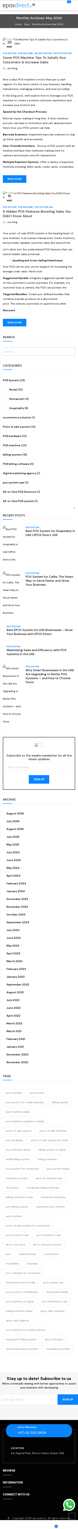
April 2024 (13, 875)
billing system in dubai (52, 1149)
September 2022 (17, 984)
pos (8, 1254)
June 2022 (13, 1008)
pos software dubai (18, 1149)
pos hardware (14, 1140)
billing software (47, 1159)
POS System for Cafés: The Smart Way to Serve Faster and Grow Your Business (49, 581)
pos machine (14, 1092)
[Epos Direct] (19, 6)
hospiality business (58, 1349)
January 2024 (15, 891)
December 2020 (17, 1054)
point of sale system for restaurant (28, 1225)
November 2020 (17, 1062)
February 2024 (16, 883)
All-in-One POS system (18, 501)
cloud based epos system (22, 1349)
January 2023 (15, 976)
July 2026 (13, 821)
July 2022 (13, 1000)
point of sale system (19, 1130)
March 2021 (14, 1031)
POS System (9, 53)
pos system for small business (25, 1102)
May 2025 (12, 844)
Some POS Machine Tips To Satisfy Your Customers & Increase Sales (34, 59)
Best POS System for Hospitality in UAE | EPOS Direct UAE (50, 533)
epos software (54, 1339)
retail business (27, 1254)
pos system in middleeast (22, 1292)
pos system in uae (17, 1235)
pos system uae (62, 53)
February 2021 (15, 1039)
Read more (14, 179)
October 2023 (15, 914)
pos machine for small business (25, 1330)
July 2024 (13, 852)
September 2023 (17, 922)
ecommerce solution (17, 417)
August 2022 (15, 992)
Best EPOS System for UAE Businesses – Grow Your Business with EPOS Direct (40, 632)
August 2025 (15, 829)
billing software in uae (19, 1197)
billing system (43, 53)
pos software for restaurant (23, 1273)
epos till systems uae (49, 1178)
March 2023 (14, 961)
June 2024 (13, 860)
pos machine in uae (49, 1235)
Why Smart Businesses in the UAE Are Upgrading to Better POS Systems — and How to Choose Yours (50, 676)
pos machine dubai (18, 1111)
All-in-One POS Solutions (19, 491)
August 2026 (15, 813)
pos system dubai (58, 1168)
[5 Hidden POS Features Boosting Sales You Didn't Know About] (39, 195)
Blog (26, 24)
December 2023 (17, 899)
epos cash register (17, 1320)
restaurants (51, 1254)
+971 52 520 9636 (31, 1432)
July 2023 (13, 930)
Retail (13, 389)
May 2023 (12, 945)
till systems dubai (57, 1292)
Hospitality (16, 408)
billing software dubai (19, 1311)
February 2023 (16, 969)
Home (18, 24)
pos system (37, 1092)
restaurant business (53, 1197)
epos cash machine (53, 1311)
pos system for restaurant (22, 1168)
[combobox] (39, 351)
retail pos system (17, 1178)
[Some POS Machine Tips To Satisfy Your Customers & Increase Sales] (39, 41)
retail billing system (18, 1159)
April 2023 (13, 953)
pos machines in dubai (20, 1301)
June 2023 (13, 938)
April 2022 (13, 1015)
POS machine (25, 53)
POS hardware (12, 436)
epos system (14, 1216)
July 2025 (12, 836)
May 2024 (13, 868)
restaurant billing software (43, 1187)
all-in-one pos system (47, 1244)
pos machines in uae (54, 1301)
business (32, 1263)
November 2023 (17, 906)
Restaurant (16, 399)
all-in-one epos (15, 1244)
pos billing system (17, 1206)
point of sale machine (53, 1130)
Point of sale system (16, 426)
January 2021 (15, 1046)
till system (12, 1187)
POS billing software (16, 464)
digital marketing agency (19, 473)
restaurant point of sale (20, 1282)
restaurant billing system (21, 1339)
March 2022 (14, 1023)
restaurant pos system (50, 1206)
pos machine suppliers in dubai (25, 1121)
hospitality (12, 1263)
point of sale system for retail (49, 1140)
